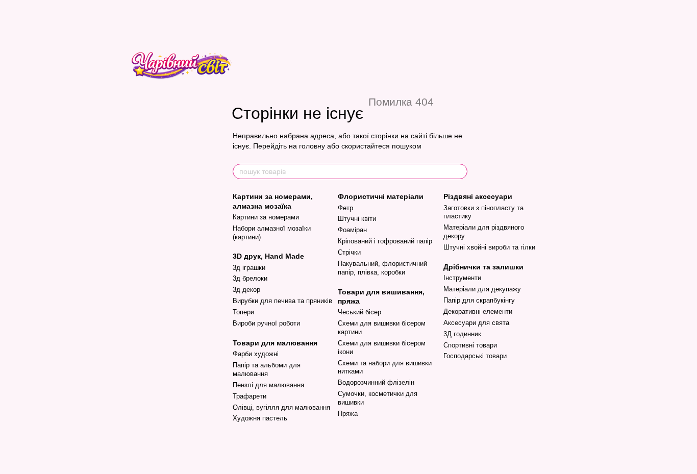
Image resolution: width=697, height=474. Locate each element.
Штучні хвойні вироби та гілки (489, 247)
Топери (243, 312)
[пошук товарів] (459, 171)
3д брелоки (250, 278)
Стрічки (349, 252)
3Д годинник (462, 334)
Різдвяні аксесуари (477, 196)
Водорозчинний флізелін (376, 382)
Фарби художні (256, 354)
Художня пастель (260, 418)
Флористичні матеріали (381, 196)
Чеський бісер (359, 312)
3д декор (246, 289)
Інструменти (462, 278)
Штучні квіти (357, 218)
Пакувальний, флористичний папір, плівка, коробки (382, 268)
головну (312, 146)
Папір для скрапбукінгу (479, 300)
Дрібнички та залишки (483, 267)
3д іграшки (249, 267)
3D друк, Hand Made (268, 256)
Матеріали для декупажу (482, 289)
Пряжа (348, 413)
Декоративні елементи (477, 311)
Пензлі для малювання (268, 385)
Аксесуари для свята (476, 323)
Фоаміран (352, 230)
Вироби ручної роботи (266, 323)
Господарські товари (475, 356)
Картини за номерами (266, 217)
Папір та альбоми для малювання (267, 369)
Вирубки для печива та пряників (282, 301)
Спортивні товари (470, 345)
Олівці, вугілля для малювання (281, 407)
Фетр (345, 208)
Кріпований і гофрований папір (385, 241)
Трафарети (249, 396)
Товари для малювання (275, 343)
